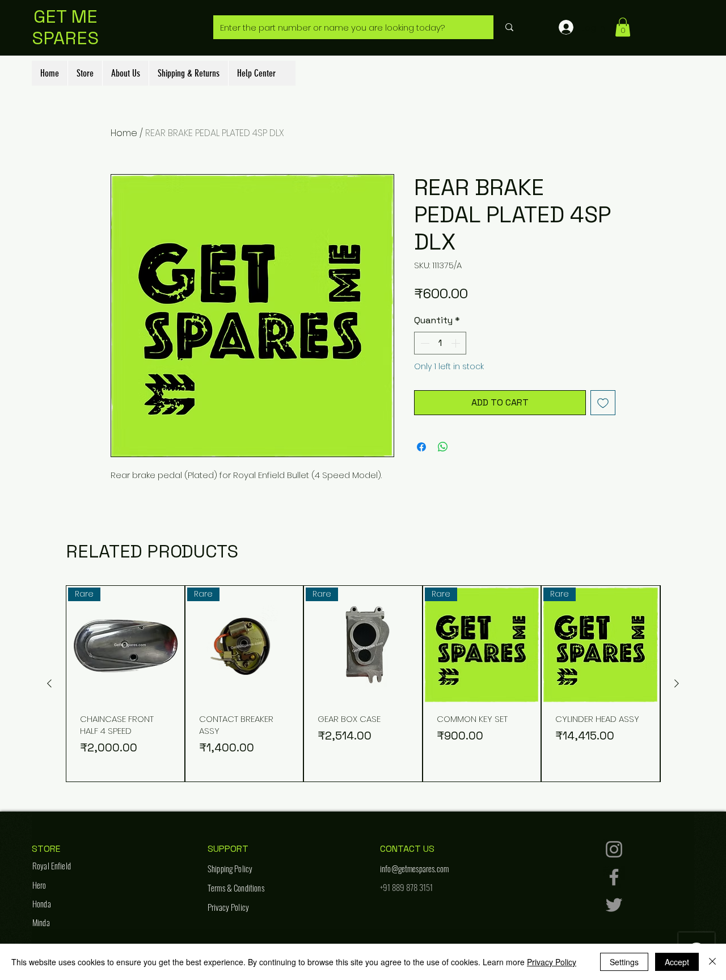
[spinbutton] (440, 343)
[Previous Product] (49, 683)
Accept (677, 962)
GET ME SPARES (65, 27)
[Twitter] (614, 905)
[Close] (712, 962)
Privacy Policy (551, 962)
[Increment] (457, 343)
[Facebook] (614, 877)
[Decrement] (424, 343)
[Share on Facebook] (421, 447)
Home (124, 133)
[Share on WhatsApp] (443, 447)
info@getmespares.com (414, 868)
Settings (624, 962)
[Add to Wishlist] (602, 402)
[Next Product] (676, 683)
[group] (363, 684)
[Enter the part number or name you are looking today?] (509, 27)
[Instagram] (614, 849)
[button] (623, 27)
